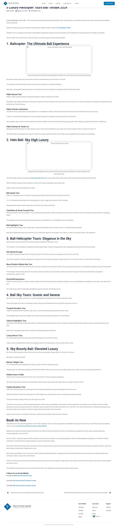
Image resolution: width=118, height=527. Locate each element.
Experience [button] (67, 3)
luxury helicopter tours (37, 178)
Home (44, 3)
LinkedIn (80, 510)
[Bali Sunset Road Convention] (11, 3)
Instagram (81, 507)
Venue (51, 3)
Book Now (109, 3)
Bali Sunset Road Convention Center (24, 480)
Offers (58, 3)
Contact (108, 507)
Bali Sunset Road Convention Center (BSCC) (33, 426)
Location (108, 510)
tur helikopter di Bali (64, 28)
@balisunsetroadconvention (23, 475)
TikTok (80, 516)
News (77, 3)
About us (94, 507)
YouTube (80, 513)
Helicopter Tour (36, 11)
